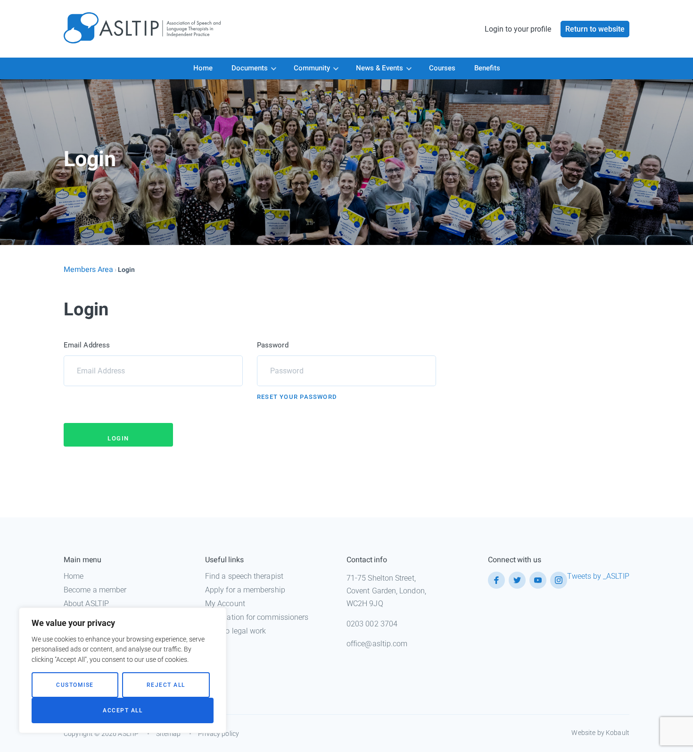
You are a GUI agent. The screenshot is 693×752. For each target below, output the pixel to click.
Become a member (95, 589)
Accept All (122, 710)
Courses (442, 68)
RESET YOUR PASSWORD (297, 396)
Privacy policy (218, 733)
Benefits (487, 68)
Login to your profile (518, 29)
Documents (249, 68)
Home (203, 68)
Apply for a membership (245, 589)
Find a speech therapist (244, 576)
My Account (225, 603)
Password (273, 345)
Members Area (88, 269)
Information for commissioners (256, 617)
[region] (122, 670)
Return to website (595, 29)
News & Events (379, 68)
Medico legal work (235, 630)
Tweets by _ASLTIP (598, 576)
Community (312, 68)
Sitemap (168, 733)
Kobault (617, 732)
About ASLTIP (86, 603)
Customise (75, 685)
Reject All (166, 685)
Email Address (87, 345)
